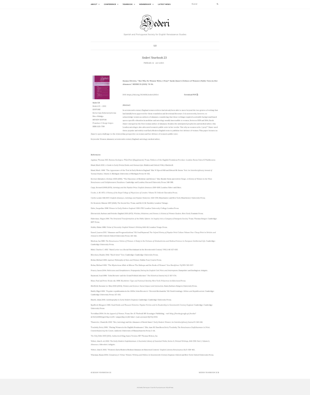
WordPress (169, 387)
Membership (145, 4)
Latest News (164, 4)
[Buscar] (217, 4)
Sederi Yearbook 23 (101, 372)
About (94, 4)
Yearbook (128, 4)
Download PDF (190, 95)
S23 (155, 46)
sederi (161, 63)
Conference (110, 4)
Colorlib (153, 387)
